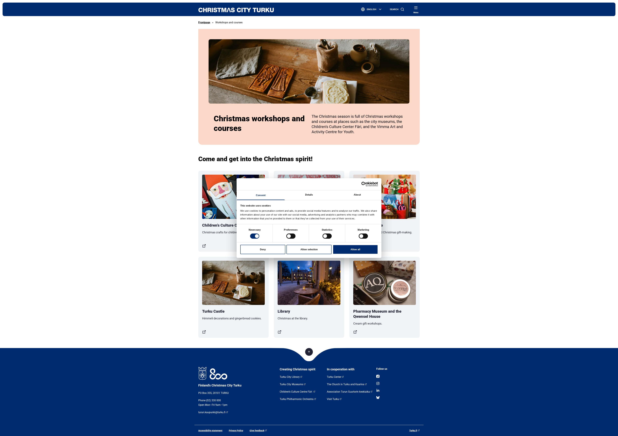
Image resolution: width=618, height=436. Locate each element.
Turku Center (334, 376)
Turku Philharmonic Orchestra (297, 399)
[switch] (290, 236)
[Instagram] (398, 383)
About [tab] (357, 194)
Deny (263, 249)
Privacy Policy (236, 430)
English (371, 9)
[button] (416, 8)
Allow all (355, 249)
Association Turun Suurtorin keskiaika (348, 391)
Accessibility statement (210, 430)
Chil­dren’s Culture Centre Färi (296, 391)
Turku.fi (413, 430)
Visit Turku (333, 399)
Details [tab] (309, 194)
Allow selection (309, 249)
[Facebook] (398, 376)
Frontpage (204, 22)
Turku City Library (290, 376)
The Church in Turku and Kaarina (345, 384)
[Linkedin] (398, 390)
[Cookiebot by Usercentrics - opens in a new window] (364, 184)
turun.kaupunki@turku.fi (211, 412)
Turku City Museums (291, 384)
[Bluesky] (398, 397)
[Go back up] (309, 352)
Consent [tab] (261, 195)
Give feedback (257, 430)
